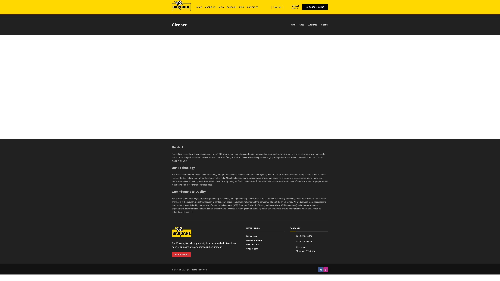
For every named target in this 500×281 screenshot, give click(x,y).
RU (280, 7)
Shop (301, 25)
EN (275, 7)
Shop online (252, 249)
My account (252, 236)
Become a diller (254, 240)
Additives (312, 25)
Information (252, 244)
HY (277, 7)
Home (292, 25)
